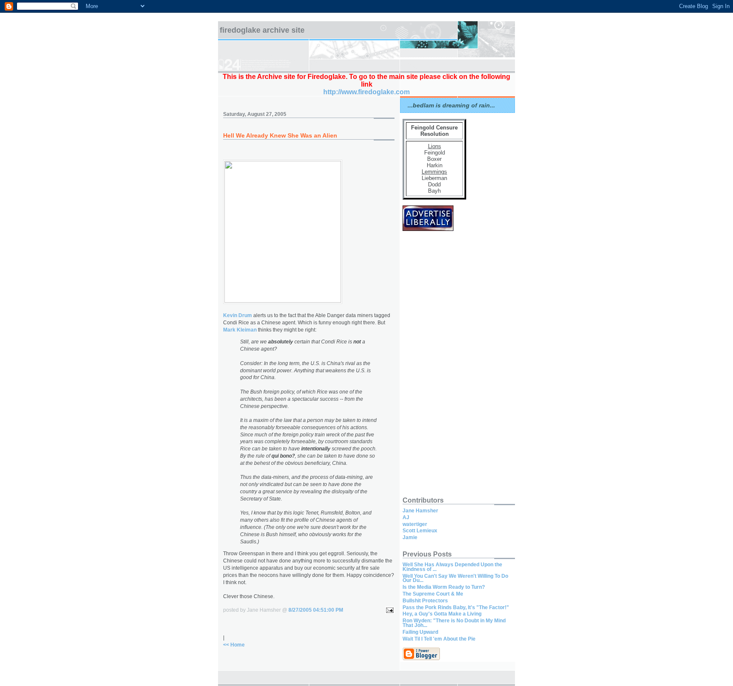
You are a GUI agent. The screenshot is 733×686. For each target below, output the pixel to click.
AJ (406, 517)
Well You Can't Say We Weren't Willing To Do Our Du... (455, 578)
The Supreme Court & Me (433, 594)
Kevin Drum (237, 315)
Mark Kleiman (240, 330)
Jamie (410, 537)
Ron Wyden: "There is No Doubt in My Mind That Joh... (454, 623)
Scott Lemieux (420, 531)
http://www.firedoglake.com (366, 92)
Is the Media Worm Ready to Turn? (444, 587)
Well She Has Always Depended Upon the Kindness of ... (452, 567)
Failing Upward (420, 632)
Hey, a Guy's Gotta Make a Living (442, 614)
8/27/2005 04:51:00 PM (315, 610)
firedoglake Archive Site (262, 30)
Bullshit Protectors (425, 601)
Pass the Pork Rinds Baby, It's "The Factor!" (456, 607)
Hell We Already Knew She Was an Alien (280, 135)
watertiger (415, 524)
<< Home (234, 645)
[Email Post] (388, 610)
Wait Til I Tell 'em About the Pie (439, 639)
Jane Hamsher (420, 511)
